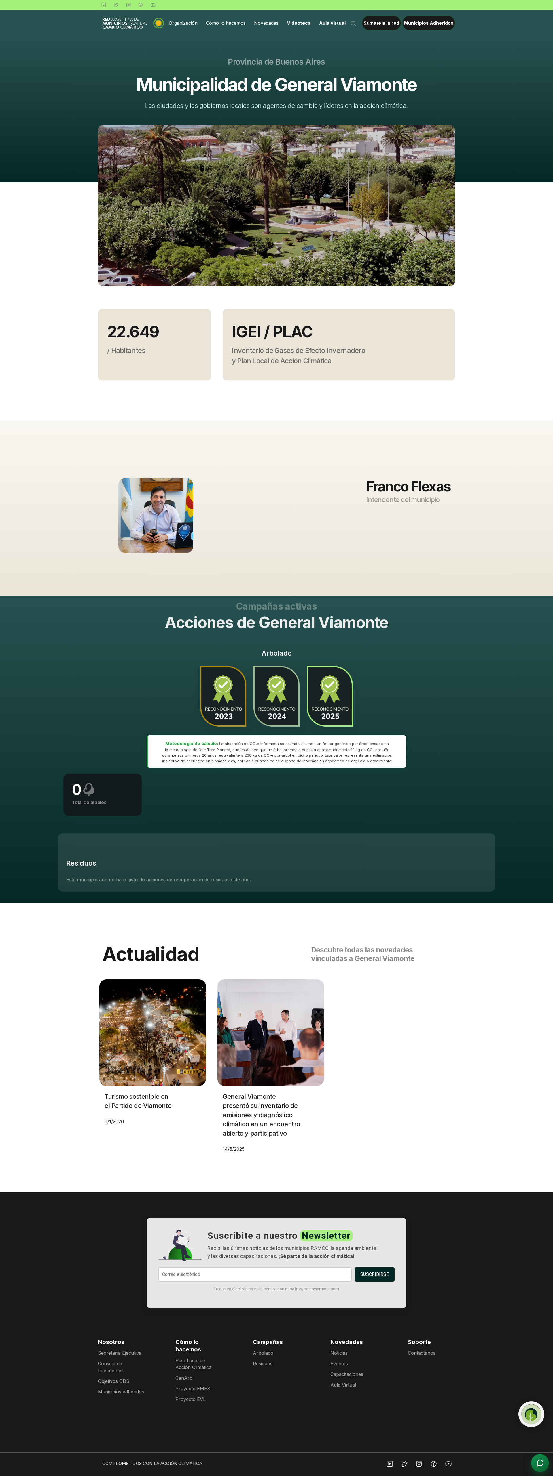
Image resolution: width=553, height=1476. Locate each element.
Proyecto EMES (192, 1388)
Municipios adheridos (121, 1392)
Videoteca (299, 23)
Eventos (339, 1363)
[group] (276, 205)
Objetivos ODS (113, 1381)
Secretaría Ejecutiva (119, 1353)
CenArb (183, 1378)
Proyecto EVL (190, 1399)
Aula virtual (332, 23)
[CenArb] (531, 1414)
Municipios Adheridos (428, 23)
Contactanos (421, 1353)
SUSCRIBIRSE (374, 1274)
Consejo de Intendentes (111, 1367)
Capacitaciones (346, 1374)
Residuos (262, 1363)
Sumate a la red (381, 23)
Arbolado (263, 1353)
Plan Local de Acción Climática (193, 1364)
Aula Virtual (343, 1385)
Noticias (339, 1353)
